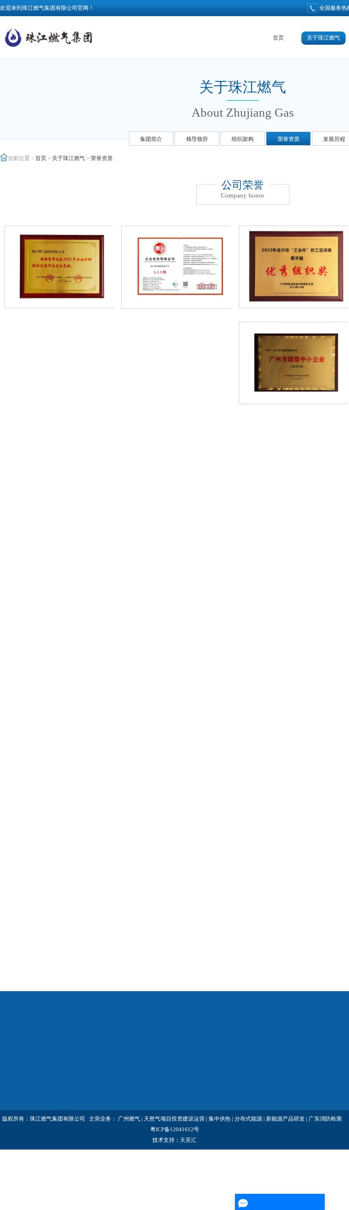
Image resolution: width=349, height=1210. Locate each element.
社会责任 (173, 1064)
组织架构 (243, 139)
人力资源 (254, 1064)
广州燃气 (129, 1118)
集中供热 (220, 1118)
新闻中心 (95, 1049)
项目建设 (173, 1108)
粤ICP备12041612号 (174, 1129)
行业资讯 (92, 1078)
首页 (278, 37)
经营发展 (176, 1049)
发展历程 (334, 139)
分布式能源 (248, 1118)
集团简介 (151, 139)
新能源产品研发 (285, 1118)
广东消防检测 (325, 1118)
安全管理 (254, 1093)
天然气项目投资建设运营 (174, 1118)
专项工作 (257, 1049)
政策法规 (92, 1093)
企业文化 (254, 1078)
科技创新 (173, 1078)
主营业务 (173, 1093)
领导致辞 (197, 139)
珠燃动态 (92, 1064)
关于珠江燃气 (323, 37)
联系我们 (254, 1108)
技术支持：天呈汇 (174, 1140)
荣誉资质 (288, 139)
